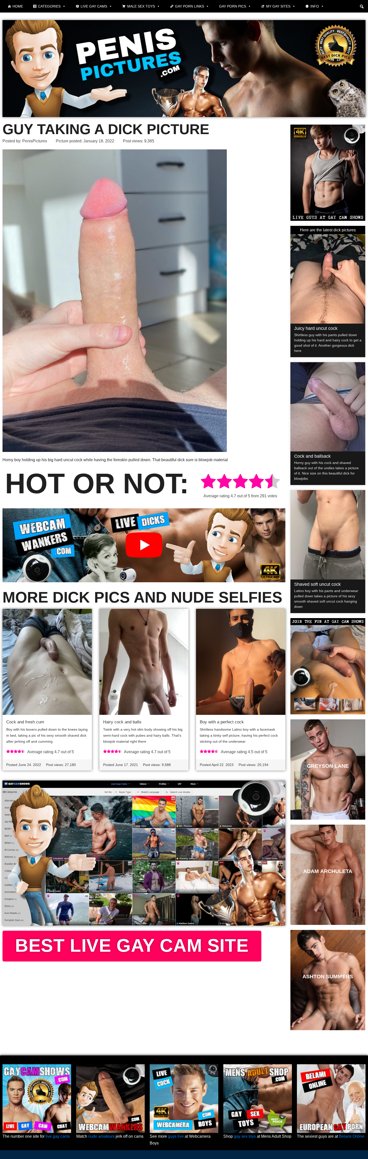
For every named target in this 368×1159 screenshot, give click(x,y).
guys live (176, 1136)
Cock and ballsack (312, 456)
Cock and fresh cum (25, 722)
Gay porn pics (232, 6)
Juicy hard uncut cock (315, 328)
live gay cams (58, 1136)
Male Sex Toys (141, 6)
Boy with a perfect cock (222, 722)
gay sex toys (245, 1136)
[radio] (208, 482)
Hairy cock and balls (122, 722)
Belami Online (351, 1136)
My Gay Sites (278, 6)
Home (18, 6)
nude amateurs (101, 1136)
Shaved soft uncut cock (317, 584)
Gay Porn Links (189, 6)
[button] (361, 6)
